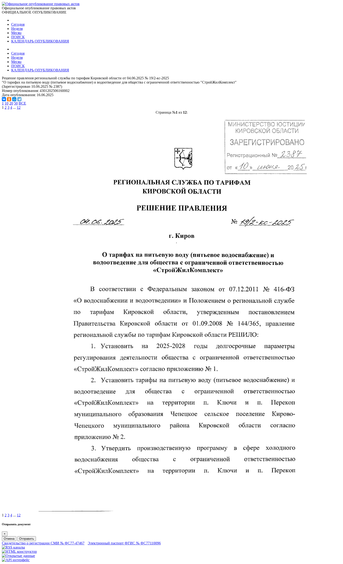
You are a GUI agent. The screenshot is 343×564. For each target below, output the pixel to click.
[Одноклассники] (9, 99)
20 (11, 103)
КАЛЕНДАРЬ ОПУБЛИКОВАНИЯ (40, 41)
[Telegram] (19, 99)
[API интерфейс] (16, 560)
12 (19, 107)
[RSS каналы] (13, 547)
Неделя (17, 29)
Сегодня (17, 24)
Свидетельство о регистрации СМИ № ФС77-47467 (43, 543)
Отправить (26, 538)
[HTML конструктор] (19, 551)
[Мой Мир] (14, 99)
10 (6, 103)
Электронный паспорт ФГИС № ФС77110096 (124, 543)
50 (16, 103)
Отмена (9, 538)
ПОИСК (18, 37)
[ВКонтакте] (4, 99)
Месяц (16, 33)
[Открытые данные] (18, 556)
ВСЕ (22, 103)
